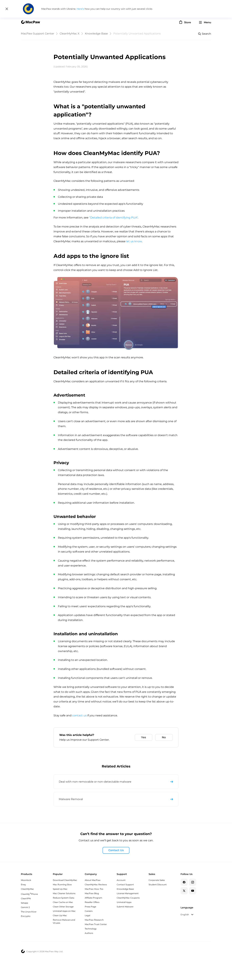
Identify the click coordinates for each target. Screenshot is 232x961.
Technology (91, 928)
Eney (23, 884)
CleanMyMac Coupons (128, 897)
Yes (143, 737)
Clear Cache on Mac (63, 902)
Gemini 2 (25, 907)
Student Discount (158, 884)
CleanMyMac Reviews (96, 884)
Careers (89, 911)
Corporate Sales (157, 880)
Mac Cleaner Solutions (64, 893)
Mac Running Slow (62, 884)
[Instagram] (192, 882)
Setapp (24, 903)
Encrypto (25, 916)
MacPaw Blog (92, 893)
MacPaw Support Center (37, 33)
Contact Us (116, 850)
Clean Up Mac (60, 915)
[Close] (6, 8)
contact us (79, 715)
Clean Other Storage (63, 906)
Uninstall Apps (124, 902)
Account (121, 880)
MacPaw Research (94, 920)
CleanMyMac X (69, 33)
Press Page (90, 906)
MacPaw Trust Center (96, 924)
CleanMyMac (27, 889)
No (164, 737)
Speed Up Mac (60, 889)
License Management (128, 893)
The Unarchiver (29, 911)
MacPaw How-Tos (94, 889)
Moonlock (26, 880)
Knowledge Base (96, 33)
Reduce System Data (63, 897)
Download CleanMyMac (65, 880)
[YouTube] (192, 890)
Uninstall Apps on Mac (64, 911)
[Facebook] (184, 882)
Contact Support (125, 884)
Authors (89, 933)
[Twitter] (184, 890)
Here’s (81, 8)
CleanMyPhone (29, 894)
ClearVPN (26, 898)
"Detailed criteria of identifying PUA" (113, 217)
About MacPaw (93, 880)
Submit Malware (125, 906)
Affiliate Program (93, 897)
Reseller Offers (92, 902)
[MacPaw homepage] (30, 22)
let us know (134, 241)
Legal (87, 915)
